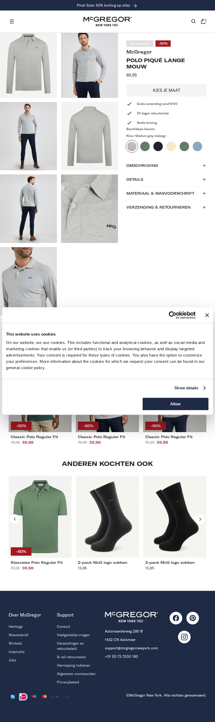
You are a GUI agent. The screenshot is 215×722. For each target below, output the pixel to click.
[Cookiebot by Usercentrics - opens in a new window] (173, 315)
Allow (175, 404)
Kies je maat (166, 90)
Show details (186, 388)
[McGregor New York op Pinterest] (192, 618)
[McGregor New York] (107, 21)
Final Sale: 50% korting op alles (104, 5)
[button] (12, 21)
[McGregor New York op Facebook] (176, 618)
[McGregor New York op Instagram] (184, 637)
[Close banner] (207, 315)
